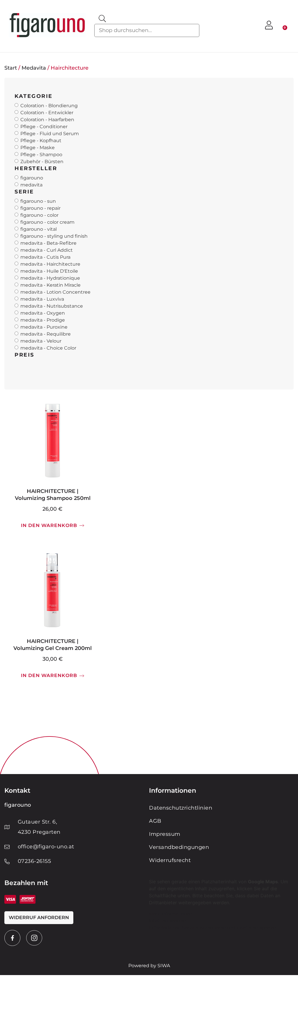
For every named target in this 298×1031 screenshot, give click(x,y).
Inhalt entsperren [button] (167, 921)
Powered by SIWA (149, 965)
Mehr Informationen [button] (170, 914)
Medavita (34, 68)
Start (10, 68)
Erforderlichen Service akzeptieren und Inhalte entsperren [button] (212, 927)
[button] (251, 26)
